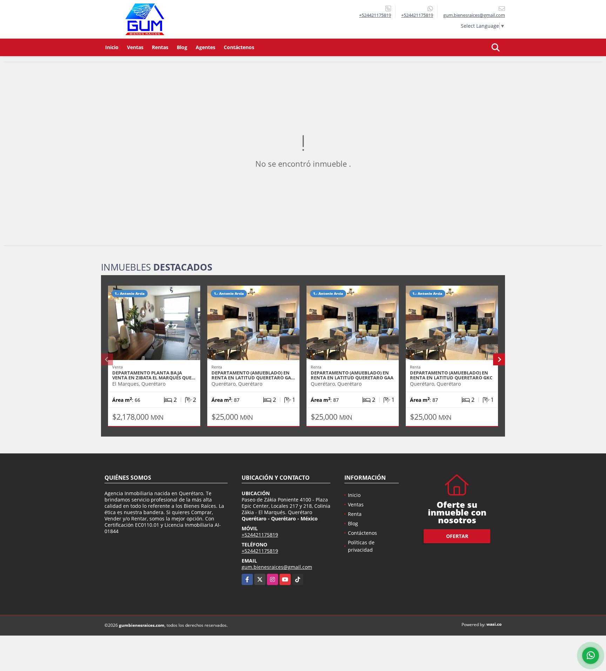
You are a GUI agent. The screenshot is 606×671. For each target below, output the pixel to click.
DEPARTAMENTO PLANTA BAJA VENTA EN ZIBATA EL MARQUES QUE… (153, 375)
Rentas (160, 47)
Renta (355, 514)
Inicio (112, 47)
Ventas (135, 47)
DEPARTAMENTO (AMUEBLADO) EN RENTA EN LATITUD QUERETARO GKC (451, 375)
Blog (182, 47)
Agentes (205, 47)
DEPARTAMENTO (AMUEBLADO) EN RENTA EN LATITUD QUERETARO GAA (352, 375)
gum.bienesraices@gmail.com (277, 567)
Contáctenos (239, 47)
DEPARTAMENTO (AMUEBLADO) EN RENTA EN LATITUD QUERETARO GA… (253, 375)
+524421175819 (375, 15)
